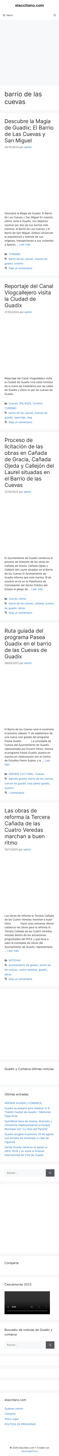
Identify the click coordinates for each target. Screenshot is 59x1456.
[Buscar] (50, 1173)
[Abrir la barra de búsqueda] (55, 15)
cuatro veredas (28, 969)
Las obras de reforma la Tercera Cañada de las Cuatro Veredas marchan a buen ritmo (27, 826)
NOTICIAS (15, 960)
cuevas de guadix (15, 783)
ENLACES (25, 403)
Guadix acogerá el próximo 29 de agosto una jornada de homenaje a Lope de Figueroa (29, 1138)
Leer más (25, 244)
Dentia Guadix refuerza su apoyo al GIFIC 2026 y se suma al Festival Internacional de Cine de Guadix (26, 1151)
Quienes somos (14, 1408)
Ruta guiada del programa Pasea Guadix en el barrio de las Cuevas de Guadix (28, 643)
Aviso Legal (11, 1419)
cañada (39, 603)
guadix (43, 969)
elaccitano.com (29, 5)
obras (22, 598)
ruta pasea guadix (38, 783)
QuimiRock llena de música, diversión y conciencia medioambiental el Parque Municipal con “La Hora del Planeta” (28, 1125)
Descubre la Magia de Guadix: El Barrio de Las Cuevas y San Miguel (29, 131)
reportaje (19, 417)
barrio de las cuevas (21, 258)
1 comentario (16, 792)
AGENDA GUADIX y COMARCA (23, 1103)
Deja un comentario (20, 268)
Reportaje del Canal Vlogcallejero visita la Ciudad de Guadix (29, 295)
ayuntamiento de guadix (23, 965)
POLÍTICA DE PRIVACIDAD (20, 1424)
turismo (18, 263)
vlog (29, 417)
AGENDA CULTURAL (21, 773)
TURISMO (14, 254)
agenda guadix (18, 778)
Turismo (37, 403)
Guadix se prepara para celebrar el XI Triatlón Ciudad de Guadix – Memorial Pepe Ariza (28, 1112)
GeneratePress (29, 1451)
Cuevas (13, 403)
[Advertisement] (29, 51)
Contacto (10, 1413)
